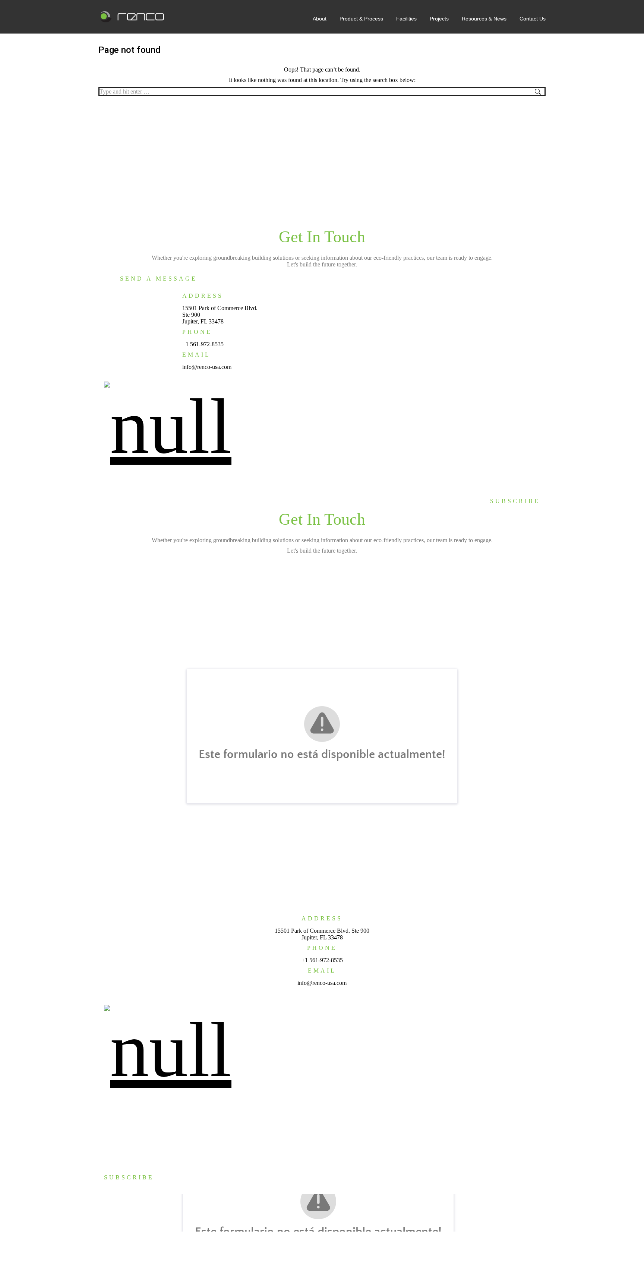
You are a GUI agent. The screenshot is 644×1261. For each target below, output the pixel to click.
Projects (447, 474)
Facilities (420, 474)
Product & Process (382, 474)
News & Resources (484, 474)
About (347, 474)
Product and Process (128, 1119)
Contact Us (524, 474)
